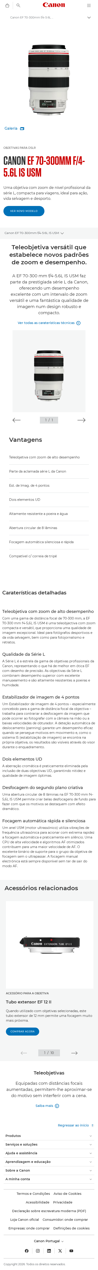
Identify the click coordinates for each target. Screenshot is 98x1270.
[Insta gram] (38, 1251)
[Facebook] (26, 1251)
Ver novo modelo (24, 211)
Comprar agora (22, 1031)
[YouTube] (71, 1251)
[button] (17, 420)
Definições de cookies (71, 1228)
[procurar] (18, 5)
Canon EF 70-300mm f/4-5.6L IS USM (32, 233)
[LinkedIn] (49, 1251)
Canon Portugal (47, 1241)
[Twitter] (60, 1251)
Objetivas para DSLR (19, 147)
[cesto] (7, 5)
